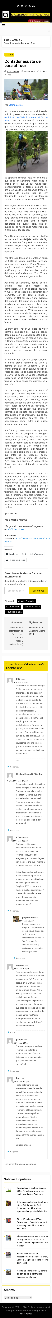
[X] (26, 6)
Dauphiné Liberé (32, 606)
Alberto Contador (26, 601)
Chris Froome (12, 606)
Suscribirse (38, 590)
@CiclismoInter (16, 529)
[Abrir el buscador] (49, 32)
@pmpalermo (16, 104)
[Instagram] (22, 6)
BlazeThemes (26, 1313)
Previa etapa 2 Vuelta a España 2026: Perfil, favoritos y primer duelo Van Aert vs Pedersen (31, 1191)
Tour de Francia (14, 612)
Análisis (9, 54)
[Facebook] (18, 6)
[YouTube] (33, 6)
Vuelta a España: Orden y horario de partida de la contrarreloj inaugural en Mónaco (32, 1274)
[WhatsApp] (29, 6)
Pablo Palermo (13, 71)
